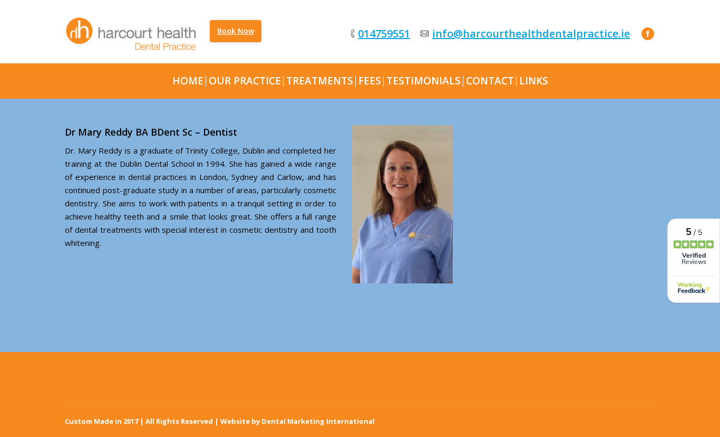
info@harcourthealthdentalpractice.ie (531, 33)
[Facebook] (647, 33)
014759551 (384, 33)
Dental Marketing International (318, 421)
